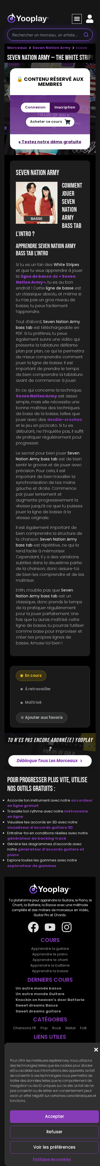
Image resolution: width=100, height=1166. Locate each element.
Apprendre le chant (50, 959)
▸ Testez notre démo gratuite (50, 142)
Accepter (54, 1116)
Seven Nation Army (51, 47)
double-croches (64, 419)
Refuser (54, 1132)
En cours (33, 675)
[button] (96, 1049)
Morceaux (17, 47)
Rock (56, 1028)
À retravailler (38, 689)
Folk (83, 1028)
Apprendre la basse (50, 971)
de (46, 279)
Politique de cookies (52, 1159)
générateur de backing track (36, 838)
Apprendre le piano (50, 954)
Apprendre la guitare (50, 948)
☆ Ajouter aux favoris (42, 717)
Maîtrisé (33, 702)
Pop (44, 1028)
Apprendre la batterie (50, 965)
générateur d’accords (41, 849)
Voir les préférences (54, 1147)
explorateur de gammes (31, 865)
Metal (71, 1028)
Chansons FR (24, 1028)
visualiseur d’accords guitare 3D (40, 827)
